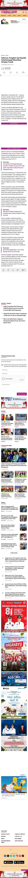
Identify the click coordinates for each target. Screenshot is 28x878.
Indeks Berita (14, 553)
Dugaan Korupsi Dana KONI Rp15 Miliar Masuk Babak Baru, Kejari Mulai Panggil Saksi (16, 585)
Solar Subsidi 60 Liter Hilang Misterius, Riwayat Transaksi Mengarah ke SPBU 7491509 (21, 424)
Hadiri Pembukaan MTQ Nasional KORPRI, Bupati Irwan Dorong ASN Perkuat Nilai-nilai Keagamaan (13, 308)
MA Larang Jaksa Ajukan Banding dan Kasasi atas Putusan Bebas (8, 526)
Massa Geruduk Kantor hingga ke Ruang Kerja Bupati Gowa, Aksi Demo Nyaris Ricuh (14, 320)
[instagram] (17, 856)
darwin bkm (8, 68)
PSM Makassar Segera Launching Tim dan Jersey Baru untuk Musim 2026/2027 (21, 481)
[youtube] (20, 856)
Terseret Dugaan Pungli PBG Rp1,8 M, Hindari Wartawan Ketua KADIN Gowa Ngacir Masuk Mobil (20, 439)
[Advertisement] (14, 38)
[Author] (2, 68)
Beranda (3, 55)
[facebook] (5, 856)
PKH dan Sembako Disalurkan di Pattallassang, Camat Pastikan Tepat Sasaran (14, 213)
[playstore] (19, 862)
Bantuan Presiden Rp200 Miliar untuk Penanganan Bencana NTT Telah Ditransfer (9, 536)
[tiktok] (23, 856)
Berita (7, 55)
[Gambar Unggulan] (14, 83)
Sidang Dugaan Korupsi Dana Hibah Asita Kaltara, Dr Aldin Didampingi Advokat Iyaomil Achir (14, 568)
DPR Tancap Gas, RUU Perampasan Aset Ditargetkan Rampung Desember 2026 (9, 517)
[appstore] (8, 862)
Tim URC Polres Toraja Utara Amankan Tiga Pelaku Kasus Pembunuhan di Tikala (7, 424)
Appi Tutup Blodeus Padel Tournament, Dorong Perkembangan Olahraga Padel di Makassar (21, 496)
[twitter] (8, 856)
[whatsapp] (11, 856)
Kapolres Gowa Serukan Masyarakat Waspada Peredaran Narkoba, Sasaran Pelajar (6, 439)
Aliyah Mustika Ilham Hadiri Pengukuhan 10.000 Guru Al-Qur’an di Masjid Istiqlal (15, 314)
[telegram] (14, 856)
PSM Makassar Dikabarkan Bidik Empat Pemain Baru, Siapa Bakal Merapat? (6, 496)
